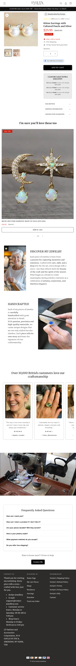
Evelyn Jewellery (41, 661)
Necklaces (31, 590)
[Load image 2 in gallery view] (16, 52)
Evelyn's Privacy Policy (59, 590)
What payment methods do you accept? (22, 539)
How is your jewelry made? (17, 534)
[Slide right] (42, 236)
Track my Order (33, 601)
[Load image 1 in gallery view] (8, 52)
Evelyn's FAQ (55, 594)
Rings (29, 586)
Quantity (46, 49)
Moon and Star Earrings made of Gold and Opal (24, 221)
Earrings (30, 594)
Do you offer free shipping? (17, 545)
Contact (53, 597)
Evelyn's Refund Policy (59, 582)
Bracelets (30, 597)
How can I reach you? (14, 516)
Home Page (31, 578)
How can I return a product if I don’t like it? (23, 522)
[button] (4, 3)
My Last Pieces (33, 582)
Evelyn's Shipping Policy (59, 578)
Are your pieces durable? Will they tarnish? (23, 528)
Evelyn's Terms (56, 586)
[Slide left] (33, 236)
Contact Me (38, 562)
